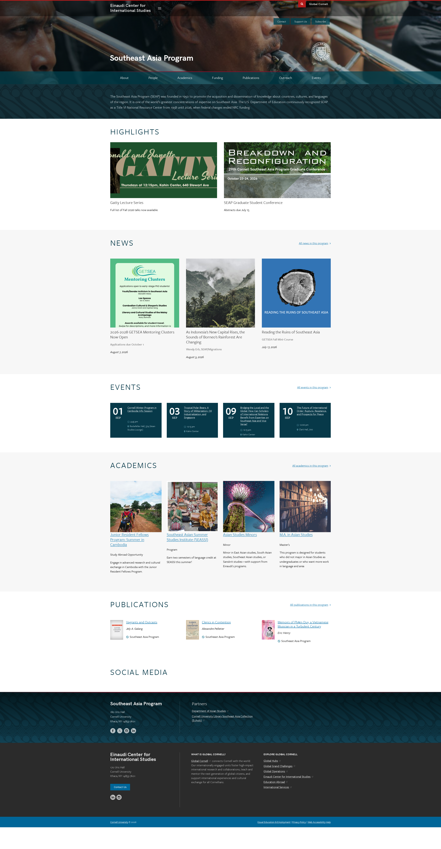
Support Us (300, 21)
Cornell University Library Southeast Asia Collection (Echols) (222, 718)
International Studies (132, 8)
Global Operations (274, 771)
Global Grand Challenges (278, 766)
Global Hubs (271, 761)
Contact (281, 21)
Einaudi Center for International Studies (287, 777)
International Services (276, 787)
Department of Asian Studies (209, 711)
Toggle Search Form (302, 3)
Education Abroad (274, 782)
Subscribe (320, 21)
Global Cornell (318, 4)
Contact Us (120, 787)
